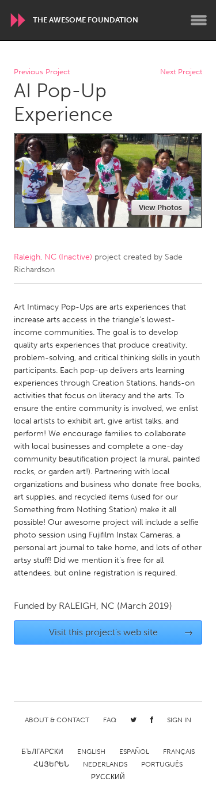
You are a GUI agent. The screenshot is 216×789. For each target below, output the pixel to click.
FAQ (109, 720)
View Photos (160, 207)
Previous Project (42, 72)
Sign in (179, 720)
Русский (108, 777)
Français (179, 752)
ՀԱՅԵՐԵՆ (51, 764)
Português (162, 764)
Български (42, 752)
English (91, 752)
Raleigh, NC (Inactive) (53, 257)
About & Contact (57, 720)
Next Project (181, 72)
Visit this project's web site (121, 632)
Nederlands (105, 764)
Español (134, 752)
